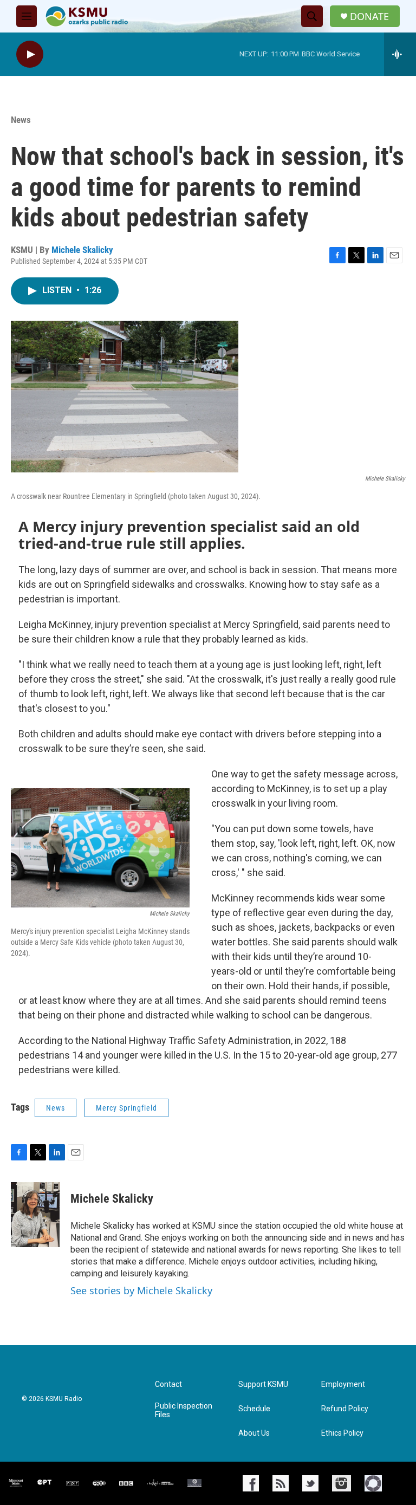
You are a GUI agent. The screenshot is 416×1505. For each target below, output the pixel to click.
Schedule (254, 1409)
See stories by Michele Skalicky (141, 1290)
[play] (29, 54)
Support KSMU (263, 1384)
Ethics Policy (342, 1433)
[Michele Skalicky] (35, 1214)
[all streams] (400, 54)
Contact (168, 1384)
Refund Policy (344, 1409)
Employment (343, 1384)
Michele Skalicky (82, 249)
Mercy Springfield (126, 1108)
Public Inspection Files (183, 1410)
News (21, 119)
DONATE (369, 16)
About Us (254, 1433)
